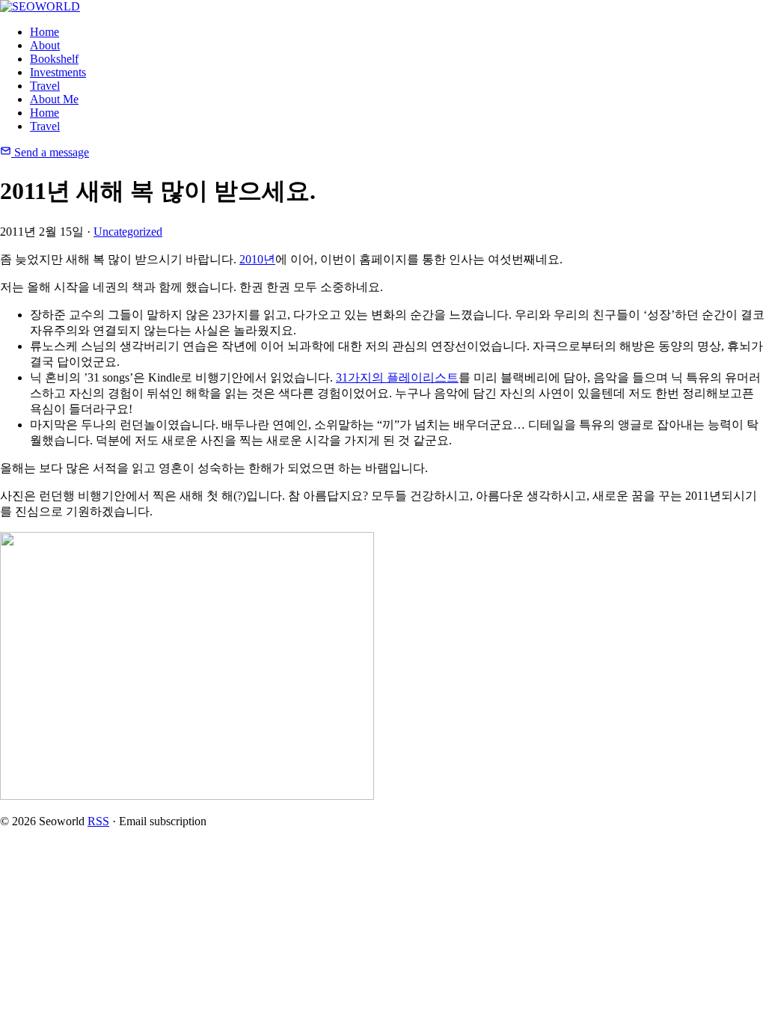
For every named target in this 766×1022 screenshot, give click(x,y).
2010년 (257, 259)
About (45, 45)
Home (44, 31)
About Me (54, 99)
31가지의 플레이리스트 (397, 377)
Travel (45, 85)
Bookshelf (54, 58)
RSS (98, 821)
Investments (58, 72)
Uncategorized (128, 231)
